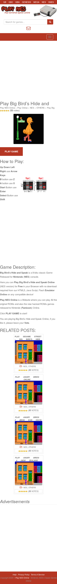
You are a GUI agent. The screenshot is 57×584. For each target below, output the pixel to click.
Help (15, 574)
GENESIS (26, 2)
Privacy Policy (23, 574)
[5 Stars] (8, 111)
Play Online (22, 107)
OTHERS (40, 107)
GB (4, 2)
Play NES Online (7, 107)
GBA (17, 2)
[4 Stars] (6, 111)
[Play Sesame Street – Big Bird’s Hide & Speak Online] (28, 352)
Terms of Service (38, 574)
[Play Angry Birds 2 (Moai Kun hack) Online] (28, 433)
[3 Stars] (4, 111)
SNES (51, 2)
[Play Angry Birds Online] (28, 393)
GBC (11, 2)
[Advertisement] (28, 70)
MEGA (36, 2)
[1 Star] (1, 111)
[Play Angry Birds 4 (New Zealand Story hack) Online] (28, 473)
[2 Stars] (3, 111)
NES (44, 2)
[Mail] (28, 28)
